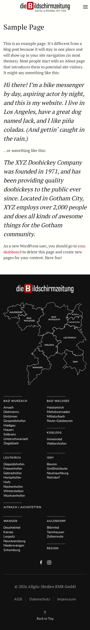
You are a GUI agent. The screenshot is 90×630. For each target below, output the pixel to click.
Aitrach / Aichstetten (22, 507)
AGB (18, 599)
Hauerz (8, 430)
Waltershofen (56, 443)
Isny (50, 457)
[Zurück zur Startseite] (45, 7)
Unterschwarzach (15, 439)
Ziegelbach (11, 443)
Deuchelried (11, 527)
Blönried (53, 527)
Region (53, 548)
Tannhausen (55, 532)
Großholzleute (57, 468)
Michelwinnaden (58, 412)
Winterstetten (13, 491)
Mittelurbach (56, 416)
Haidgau (9, 425)
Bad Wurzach (15, 401)
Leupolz (9, 536)
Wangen (10, 521)
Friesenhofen (12, 468)
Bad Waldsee (58, 401)
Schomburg (11, 550)
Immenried (54, 439)
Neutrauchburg (57, 473)
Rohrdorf (53, 477)
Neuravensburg (14, 541)
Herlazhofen (12, 477)
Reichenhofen (13, 486)
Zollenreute (55, 536)
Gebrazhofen (12, 473)
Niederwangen (13, 545)
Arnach (8, 407)
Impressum (66, 599)
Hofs (7, 482)
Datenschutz (39, 599)
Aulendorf (56, 521)
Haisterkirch (55, 407)
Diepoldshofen (13, 464)
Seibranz (9, 434)
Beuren (52, 464)
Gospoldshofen (14, 421)
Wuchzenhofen (14, 495)
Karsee (8, 532)
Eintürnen (10, 416)
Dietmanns (11, 412)
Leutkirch (12, 457)
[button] (86, 7)
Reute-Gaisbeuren (60, 421)
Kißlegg (54, 432)
